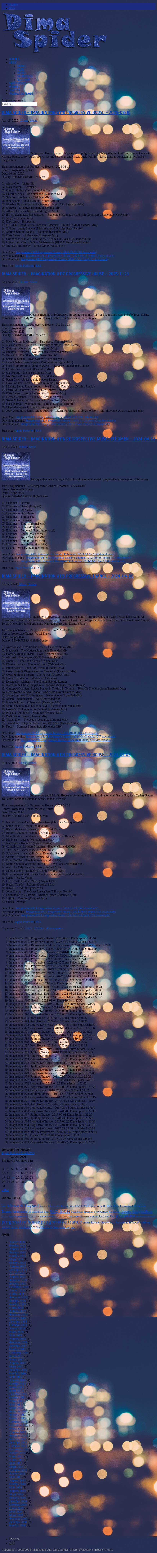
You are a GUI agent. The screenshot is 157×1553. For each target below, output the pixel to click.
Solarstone (122, 1222)
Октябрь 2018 (18, 1325)
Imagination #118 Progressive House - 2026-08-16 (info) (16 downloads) (70, 255)
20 (38, 928)
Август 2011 (17, 1473)
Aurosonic (20, 1211)
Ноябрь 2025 (17, 1245)
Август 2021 (17, 1273)
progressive (125, 1216)
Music (12, 62)
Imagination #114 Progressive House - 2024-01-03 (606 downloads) (57, 908)
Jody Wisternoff (17, 1216)
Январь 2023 (17, 1262)
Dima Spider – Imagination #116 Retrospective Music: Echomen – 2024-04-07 (78, 438)
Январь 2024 (17, 1252)
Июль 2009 (16, 1508)
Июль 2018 (16, 1332)
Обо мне (14, 59)
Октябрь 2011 (18, 1470)
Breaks (21, 73)
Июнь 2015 (16, 1387)
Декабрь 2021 (18, 1269)
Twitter (14, 90)
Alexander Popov (58, 1206)
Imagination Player (21, 93)
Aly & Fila (104, 1206)
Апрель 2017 (17, 1363)
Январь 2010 (17, 1497)
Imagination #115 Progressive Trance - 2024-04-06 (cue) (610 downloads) (65, 740)
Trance (21, 66)
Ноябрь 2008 (17, 1525)
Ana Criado (122, 1206)
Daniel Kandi (37, 1212)
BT (29, 1212)
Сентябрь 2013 (18, 1425)
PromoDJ (14, 87)
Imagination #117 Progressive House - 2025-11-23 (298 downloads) (57, 417)
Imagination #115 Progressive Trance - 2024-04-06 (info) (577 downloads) (71, 736)
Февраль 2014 (18, 1411)
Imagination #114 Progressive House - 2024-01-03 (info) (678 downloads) (71, 911)
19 (12, 1177)
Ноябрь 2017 (17, 1349)
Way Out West (42, 1227)
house (126, 1211)
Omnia (95, 1216)
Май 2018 (15, 1335)
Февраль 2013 (18, 1435)
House (20, 69)
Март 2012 (16, 1466)
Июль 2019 (16, 1307)
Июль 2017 (16, 1356)
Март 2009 (16, 1515)
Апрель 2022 (17, 1266)
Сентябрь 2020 (18, 1287)
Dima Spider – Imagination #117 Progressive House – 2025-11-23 (65, 273)
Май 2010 (15, 1487)
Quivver (86, 1222)
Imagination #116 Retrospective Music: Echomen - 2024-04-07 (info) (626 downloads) (78, 557)
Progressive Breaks (145, 1216)
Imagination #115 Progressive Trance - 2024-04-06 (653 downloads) (57, 733)
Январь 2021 (17, 1283)
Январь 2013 (17, 1439)
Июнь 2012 (16, 1459)
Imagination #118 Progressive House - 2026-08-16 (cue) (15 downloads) (65, 259)
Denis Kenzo (77, 1211)
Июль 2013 (16, 1428)
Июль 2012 (16, 1456)
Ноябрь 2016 (17, 1373)
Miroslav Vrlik (60, 1217)
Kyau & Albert (32, 1217)
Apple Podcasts (24, 265)
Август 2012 (17, 1452)
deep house (60, 1211)
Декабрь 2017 (18, 1345)
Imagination (142, 1211)
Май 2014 (15, 1404)
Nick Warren (73, 1216)
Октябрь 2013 (18, 1421)
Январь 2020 (17, 1300)
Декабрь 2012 (18, 1442)
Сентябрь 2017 (18, 1352)
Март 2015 (16, 1390)
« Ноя (5, 1190)
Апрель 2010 (17, 1491)
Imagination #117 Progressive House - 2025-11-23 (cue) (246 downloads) (65, 424)
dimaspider (88, 1211)
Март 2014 (16, 1408)
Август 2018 (17, 1328)
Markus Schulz (46, 1216)
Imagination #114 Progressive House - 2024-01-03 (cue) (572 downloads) (65, 915)
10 (35, 928)
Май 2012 (15, 1463)
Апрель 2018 (17, 1338)
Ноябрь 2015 (17, 1383)
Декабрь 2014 (18, 1394)
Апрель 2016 (17, 1380)
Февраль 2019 (18, 1314)
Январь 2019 (17, 1318)
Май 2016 (15, 1376)
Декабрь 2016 (18, 1370)
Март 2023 (16, 1259)
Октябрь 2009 (18, 1504)
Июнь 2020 (16, 1294)
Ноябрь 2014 (17, 1397)
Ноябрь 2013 (17, 1418)
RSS (38, 265)
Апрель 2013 (17, 1432)
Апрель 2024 (17, 1249)
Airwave (43, 1207)
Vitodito (14, 1227)
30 (41, 928)
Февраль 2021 (18, 1280)
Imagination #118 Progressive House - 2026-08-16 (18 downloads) (56, 252)
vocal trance (27, 1227)
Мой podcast (17, 83)
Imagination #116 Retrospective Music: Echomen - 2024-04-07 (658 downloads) (64, 554)
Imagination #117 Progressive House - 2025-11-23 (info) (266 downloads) (71, 420)
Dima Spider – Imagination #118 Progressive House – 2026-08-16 (66, 112)
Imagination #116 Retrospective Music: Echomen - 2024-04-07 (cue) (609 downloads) (73, 561)
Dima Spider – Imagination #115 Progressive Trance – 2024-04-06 (67, 576)
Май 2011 (15, 1477)
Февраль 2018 (18, 1342)
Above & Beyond (23, 1206)
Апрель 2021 (17, 1276)
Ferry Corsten (101, 1211)
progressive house (21, 1222)
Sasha (112, 1223)
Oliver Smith (85, 1217)
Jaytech (5, 1217)
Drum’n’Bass (25, 76)
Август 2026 (17, 1242)
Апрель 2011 (17, 1480)
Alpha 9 (92, 1206)
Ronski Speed (100, 1222)
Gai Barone (115, 1211)
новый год (64, 1227)
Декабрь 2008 (18, 1522)
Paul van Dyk (107, 1216)
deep (46, 1211)
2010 (4, 1207)
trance (134, 1222)
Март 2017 (16, 1366)
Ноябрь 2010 (17, 1484)
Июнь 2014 (16, 1401)
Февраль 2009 (18, 1518)
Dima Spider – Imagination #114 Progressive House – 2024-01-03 (66, 754)
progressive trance (61, 1222)
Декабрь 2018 (18, 1321)
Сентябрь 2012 (18, 1449)
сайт (73, 1227)
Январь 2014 (17, 1414)
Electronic (23, 80)
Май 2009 (15, 1511)
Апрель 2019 (17, 1311)
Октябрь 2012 (18, 1446)
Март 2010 (16, 1494)
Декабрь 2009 (18, 1501)
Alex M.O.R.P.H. (78, 1206)
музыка (54, 1226)
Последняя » (55, 928)
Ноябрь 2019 (17, 1304)
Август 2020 (17, 1290)
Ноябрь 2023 (17, 1255)
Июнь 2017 (16, 1359)
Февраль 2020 (18, 1297)
